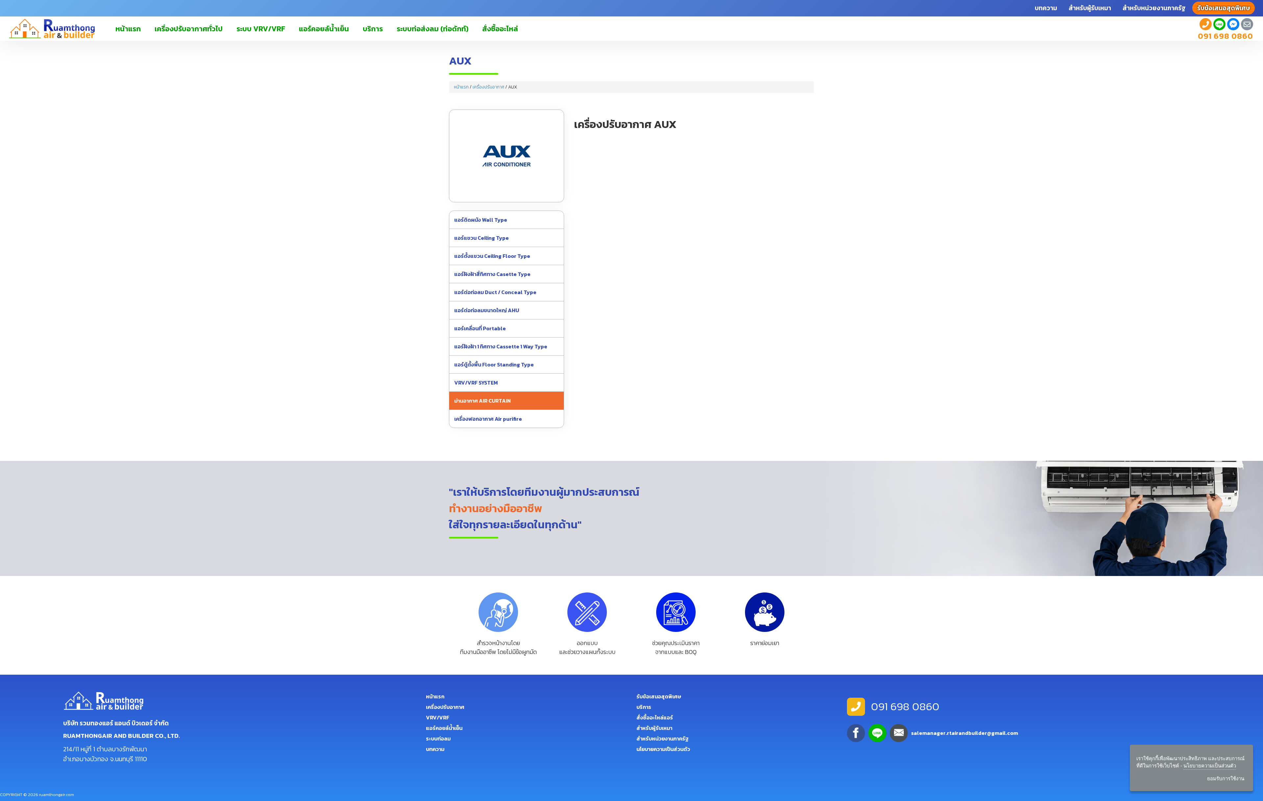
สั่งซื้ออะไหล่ (500, 28)
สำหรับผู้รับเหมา (1090, 8)
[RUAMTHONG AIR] (1205, 24)
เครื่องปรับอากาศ (488, 87)
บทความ (1046, 8)
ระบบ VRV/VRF (260, 28)
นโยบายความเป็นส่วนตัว (663, 749)
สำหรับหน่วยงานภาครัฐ (1154, 8)
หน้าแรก (128, 28)
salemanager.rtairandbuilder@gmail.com (964, 733)
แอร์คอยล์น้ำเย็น (324, 28)
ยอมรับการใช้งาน (1225, 778)
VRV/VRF (437, 717)
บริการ (373, 28)
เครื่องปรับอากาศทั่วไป (189, 28)
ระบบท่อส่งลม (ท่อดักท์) (432, 28)
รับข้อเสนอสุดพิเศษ (658, 696)
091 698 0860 (1225, 36)
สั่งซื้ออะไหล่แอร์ (654, 717)
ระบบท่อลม (438, 738)
